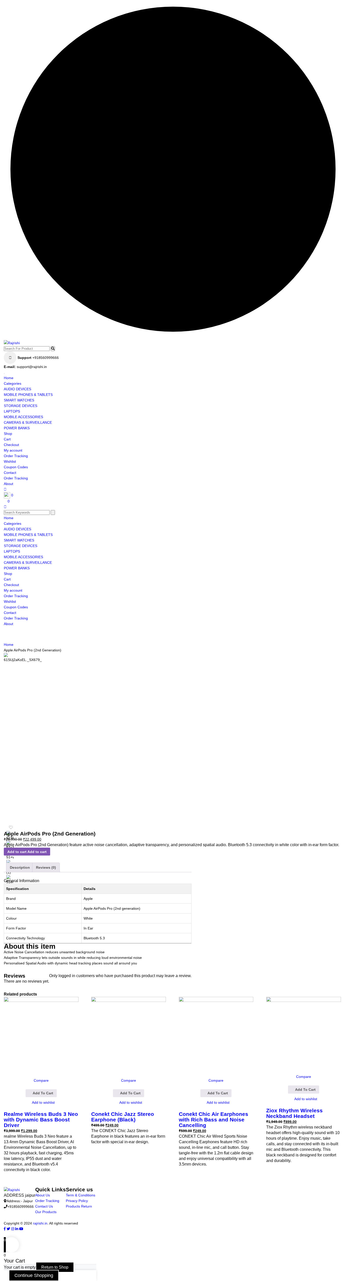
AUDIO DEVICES (17, 389)
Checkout (11, 445)
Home (8, 378)
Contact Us (44, 1206)
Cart (7, 439)
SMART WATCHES (19, 400)
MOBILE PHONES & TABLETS (28, 395)
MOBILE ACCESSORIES (23, 417)
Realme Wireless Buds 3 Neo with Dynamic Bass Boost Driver (41, 1119)
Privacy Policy (77, 1201)
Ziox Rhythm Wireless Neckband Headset (294, 1113)
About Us (42, 1195)
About (8, 484)
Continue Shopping (33, 1275)
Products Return (79, 1206)
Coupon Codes (16, 467)
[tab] (20, 867)
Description (20, 867)
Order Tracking (16, 456)
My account (13, 450)
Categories (12, 383)
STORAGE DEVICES (20, 406)
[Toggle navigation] (4, 373)
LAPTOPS (12, 411)
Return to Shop (54, 1267)
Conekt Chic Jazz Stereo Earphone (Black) (122, 1116)
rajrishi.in (40, 1223)
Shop (8, 434)
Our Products (45, 1212)
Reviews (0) (46, 867)
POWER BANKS (17, 428)
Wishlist (10, 461)
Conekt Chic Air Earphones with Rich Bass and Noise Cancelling (213, 1119)
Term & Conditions (80, 1195)
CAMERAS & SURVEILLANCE (28, 422)
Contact (10, 473)
